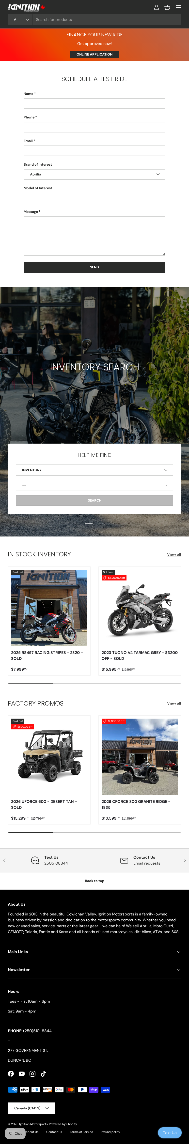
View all (174, 554)
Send (94, 267)
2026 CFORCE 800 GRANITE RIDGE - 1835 (136, 804)
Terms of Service (81, 1132)
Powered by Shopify (63, 1124)
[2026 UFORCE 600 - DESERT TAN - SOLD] (49, 757)
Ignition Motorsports (33, 1124)
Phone (29, 117)
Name (28, 93)
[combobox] (94, 19)
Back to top (94, 881)
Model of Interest (38, 188)
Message (31, 211)
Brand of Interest (38, 164)
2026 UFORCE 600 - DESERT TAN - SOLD (44, 804)
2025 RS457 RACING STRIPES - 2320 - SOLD (47, 655)
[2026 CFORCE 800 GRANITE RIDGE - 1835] (140, 757)
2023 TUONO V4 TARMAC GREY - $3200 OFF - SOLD (140, 655)
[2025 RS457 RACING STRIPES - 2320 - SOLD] (49, 608)
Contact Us (54, 1132)
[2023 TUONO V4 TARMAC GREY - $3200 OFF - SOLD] (140, 608)
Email (28, 141)
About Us (32, 1132)
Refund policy (110, 1132)
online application (94, 54)
